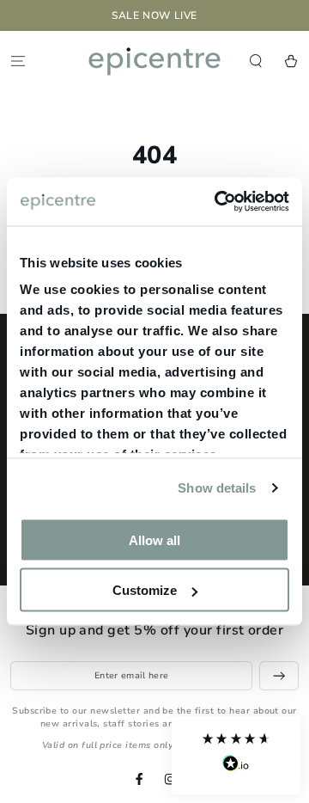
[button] (236, 755)
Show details (217, 488)
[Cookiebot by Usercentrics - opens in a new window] (218, 202)
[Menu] (18, 60)
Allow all (154, 539)
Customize (144, 590)
